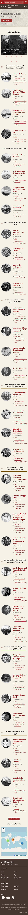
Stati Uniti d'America (19, 78)
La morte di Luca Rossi (19, 696)
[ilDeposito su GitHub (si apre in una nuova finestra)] (13, 898)
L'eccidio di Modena (17, 761)
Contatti (16, 889)
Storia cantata (17, 878)
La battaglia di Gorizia (18, 250)
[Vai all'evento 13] (11, 59)
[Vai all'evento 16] (19, 59)
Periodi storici (5, 878)
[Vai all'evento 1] (4, 56)
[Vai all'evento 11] (6, 59)
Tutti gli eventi (5, 20)
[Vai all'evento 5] (14, 56)
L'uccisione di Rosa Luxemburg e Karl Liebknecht (20, 330)
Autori (3, 875)
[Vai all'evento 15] (16, 59)
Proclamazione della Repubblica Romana (19, 92)
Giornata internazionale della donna (18, 232)
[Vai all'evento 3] (9, 56)
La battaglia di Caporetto (18, 284)
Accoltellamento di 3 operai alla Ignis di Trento (20, 570)
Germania (17, 336)
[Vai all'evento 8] (21, 56)
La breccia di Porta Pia (19, 131)
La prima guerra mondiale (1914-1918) (15, 223)
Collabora (3, 889)
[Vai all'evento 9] (24, 56)
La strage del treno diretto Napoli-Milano (19, 677)
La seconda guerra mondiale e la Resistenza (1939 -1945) (15, 386)
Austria (16, 357)
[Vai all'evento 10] (4, 59)
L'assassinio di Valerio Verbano (19, 714)
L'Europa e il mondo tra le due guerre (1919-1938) (15, 301)
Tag (15, 875)
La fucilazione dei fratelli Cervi (19, 394)
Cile (15, 595)
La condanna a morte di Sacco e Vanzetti (19, 310)
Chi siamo (16, 886)
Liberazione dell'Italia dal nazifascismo (17, 431)
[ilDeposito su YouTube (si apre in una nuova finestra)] (8, 898)
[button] (22, 843)
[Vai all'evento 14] (14, 59)
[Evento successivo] (25, 45)
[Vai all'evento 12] (9, 59)
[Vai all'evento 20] (14, 61)
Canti (2, 872)
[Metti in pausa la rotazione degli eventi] (24, 6)
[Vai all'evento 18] (24, 59)
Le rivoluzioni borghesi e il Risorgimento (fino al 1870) (15, 67)
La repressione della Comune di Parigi (19, 189)
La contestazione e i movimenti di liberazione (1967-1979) (15, 561)
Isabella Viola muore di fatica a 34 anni (19, 780)
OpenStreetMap (23, 855)
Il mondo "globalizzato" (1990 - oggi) (15, 733)
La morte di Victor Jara (19, 589)
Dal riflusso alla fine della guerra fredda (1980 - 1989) (15, 648)
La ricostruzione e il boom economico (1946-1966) (15, 469)
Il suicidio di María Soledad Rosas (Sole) (19, 741)
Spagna (16, 484)
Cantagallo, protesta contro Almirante (18, 628)
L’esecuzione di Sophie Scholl (18, 412)
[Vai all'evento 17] (21, 59)
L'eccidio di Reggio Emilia (19, 497)
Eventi (15, 872)
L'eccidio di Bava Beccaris (19, 156)
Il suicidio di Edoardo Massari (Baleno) (19, 800)
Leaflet (16, 855)
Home (2, 11)
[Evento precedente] (3, 45)
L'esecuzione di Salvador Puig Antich (18, 608)
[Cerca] (22, 2)
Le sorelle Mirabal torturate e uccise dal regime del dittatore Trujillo (19, 517)
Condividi (5, 24)
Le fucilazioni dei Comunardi (19, 207)
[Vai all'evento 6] (16, 56)
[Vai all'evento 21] (16, 61)
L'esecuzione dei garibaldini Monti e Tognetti (20, 112)
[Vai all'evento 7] (19, 56)
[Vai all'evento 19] (11, 61)
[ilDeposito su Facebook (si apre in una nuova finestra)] (3, 898)
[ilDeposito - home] (2, 2)
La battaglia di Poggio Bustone (18, 450)
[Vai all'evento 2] (6, 56)
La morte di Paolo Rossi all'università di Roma (19, 541)
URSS (15, 239)
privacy (15, 909)
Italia (15, 99)
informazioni (10, 909)
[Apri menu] (25, 2)
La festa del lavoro (19, 74)
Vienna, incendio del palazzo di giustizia (19, 350)
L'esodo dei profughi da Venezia (17, 267)
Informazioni (4, 886)
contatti (19, 909)
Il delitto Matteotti (19, 368)
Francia (16, 178)
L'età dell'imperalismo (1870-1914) (15, 149)
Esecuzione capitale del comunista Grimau (20, 477)
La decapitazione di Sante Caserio (19, 172)
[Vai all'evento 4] (11, 56)
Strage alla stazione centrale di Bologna (19, 657)
